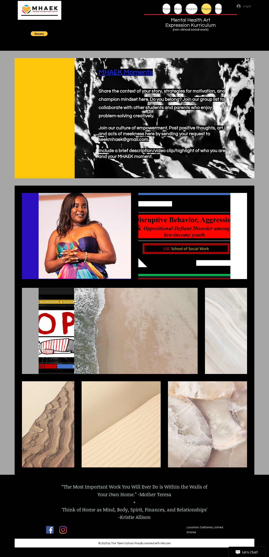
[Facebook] (50, 530)
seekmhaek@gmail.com (123, 139)
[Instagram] (63, 530)
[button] (39, 33)
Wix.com (165, 543)
